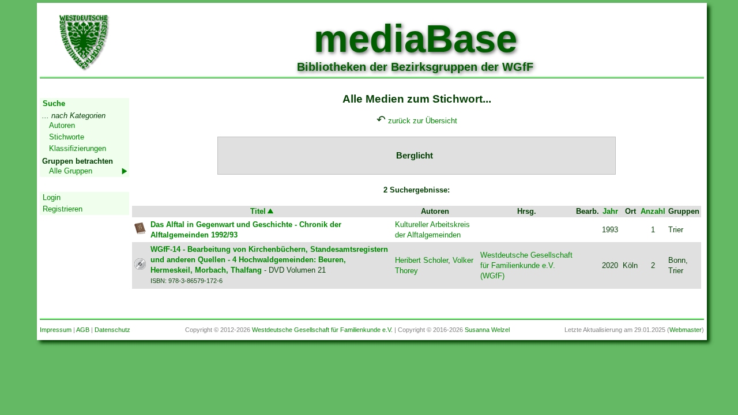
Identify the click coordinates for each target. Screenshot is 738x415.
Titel (258, 211)
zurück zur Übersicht (422, 120)
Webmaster (685, 329)
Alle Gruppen (70, 171)
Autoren (62, 125)
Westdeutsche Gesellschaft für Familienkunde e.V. (322, 329)
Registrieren (62, 209)
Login (52, 197)
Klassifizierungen (77, 148)
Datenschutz (112, 329)
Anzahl (653, 211)
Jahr (610, 211)
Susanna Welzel (487, 329)
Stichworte (66, 137)
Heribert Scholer (421, 260)
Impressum (55, 329)
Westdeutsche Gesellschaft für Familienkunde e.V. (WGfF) (526, 265)
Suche (54, 103)
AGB (82, 329)
